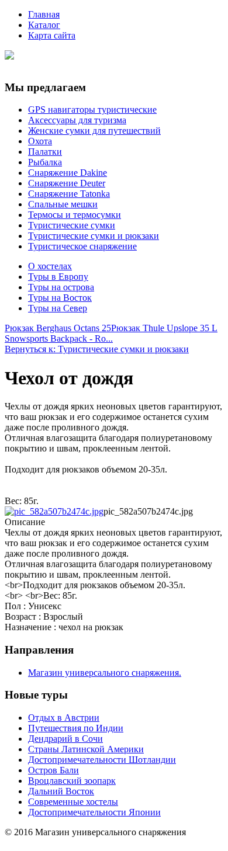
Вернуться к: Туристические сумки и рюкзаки (97, 349)
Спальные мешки (63, 204)
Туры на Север (57, 308)
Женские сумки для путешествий (94, 131)
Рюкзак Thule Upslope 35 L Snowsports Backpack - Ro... (111, 333)
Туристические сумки (71, 225)
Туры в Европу (58, 277)
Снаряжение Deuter (66, 183)
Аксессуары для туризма (77, 120)
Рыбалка (45, 162)
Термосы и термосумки (74, 215)
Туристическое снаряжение (82, 246)
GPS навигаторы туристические (92, 109)
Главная (44, 14)
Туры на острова (61, 287)
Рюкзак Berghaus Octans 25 (58, 328)
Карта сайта (51, 35)
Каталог (44, 25)
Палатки (45, 152)
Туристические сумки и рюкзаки (93, 236)
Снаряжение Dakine (67, 173)
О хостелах (50, 266)
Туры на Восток (60, 298)
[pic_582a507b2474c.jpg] (54, 511)
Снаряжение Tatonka (69, 194)
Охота (40, 141)
